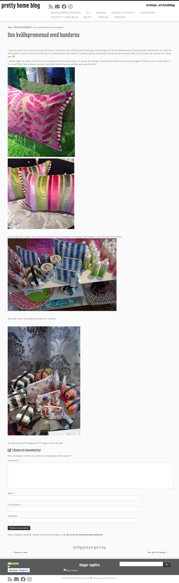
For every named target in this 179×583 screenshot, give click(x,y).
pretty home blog (21, 5)
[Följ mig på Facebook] (65, 6)
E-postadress (15, 504)
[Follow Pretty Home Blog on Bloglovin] (19, 570)
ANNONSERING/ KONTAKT (66, 12)
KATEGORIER (147, 12)
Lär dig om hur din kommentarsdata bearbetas (83, 534)
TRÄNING (103, 17)
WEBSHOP (120, 17)
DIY (88, 12)
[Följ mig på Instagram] (71, 6)
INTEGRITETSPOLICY (123, 12)
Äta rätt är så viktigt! (158, 552)
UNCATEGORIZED (22, 27)
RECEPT (88, 17)
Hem (10, 27)
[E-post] (58, 6)
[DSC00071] (44, 380)
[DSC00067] (62, 274)
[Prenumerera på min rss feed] (52, 6)
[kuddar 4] (41, 112)
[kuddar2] (41, 193)
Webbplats (13, 516)
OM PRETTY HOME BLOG (64, 17)
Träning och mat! (19, 552)
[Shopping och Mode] (13, 563)
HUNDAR (101, 12)
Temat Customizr (110, 578)
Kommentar (14, 460)
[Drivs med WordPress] (91, 578)
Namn (11, 493)
